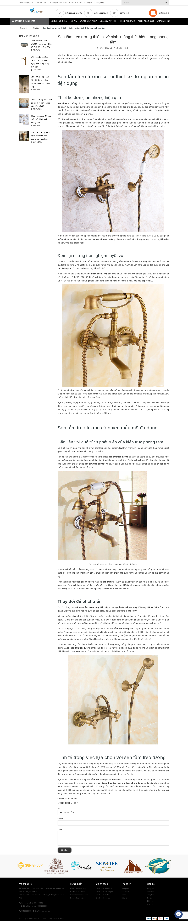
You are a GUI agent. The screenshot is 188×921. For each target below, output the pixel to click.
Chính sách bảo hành (104, 898)
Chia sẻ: (61, 799)
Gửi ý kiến (64, 850)
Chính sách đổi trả (102, 895)
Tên (59, 808)
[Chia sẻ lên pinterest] (72, 799)
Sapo (62, 918)
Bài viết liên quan (29, 36)
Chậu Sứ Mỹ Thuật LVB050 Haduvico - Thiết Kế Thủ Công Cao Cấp (41, 43)
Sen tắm (74, 21)
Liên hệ (124, 898)
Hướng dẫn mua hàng (78, 889)
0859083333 (26, 911)
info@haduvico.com (42, 911)
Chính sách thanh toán (104, 889)
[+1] (75, 799)
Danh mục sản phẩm (24, 21)
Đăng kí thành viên (77, 898)
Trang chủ (125, 889)
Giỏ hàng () (164, 13)
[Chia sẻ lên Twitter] (69, 799)
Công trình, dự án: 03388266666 (35, 906)
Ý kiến (60, 829)
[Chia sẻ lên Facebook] (66, 799)
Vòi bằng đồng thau (59, 21)
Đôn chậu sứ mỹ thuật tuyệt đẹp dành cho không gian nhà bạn (40, 135)
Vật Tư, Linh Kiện (163, 21)
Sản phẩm (150, 895)
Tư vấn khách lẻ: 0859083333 (32, 903)
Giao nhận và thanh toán (79, 895)
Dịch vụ (150, 901)
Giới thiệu (150, 892)
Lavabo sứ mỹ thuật (88, 21)
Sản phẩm (125, 892)
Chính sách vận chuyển (104, 892)
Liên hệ (150, 904)
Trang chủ (150, 889)
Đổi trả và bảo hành (77, 892)
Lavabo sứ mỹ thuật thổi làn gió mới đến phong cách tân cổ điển (41, 102)
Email (60, 819)
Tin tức (123, 895)
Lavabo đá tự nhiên (108, 21)
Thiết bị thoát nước (146, 21)
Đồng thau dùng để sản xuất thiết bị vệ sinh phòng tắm (41, 119)
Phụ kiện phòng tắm (127, 21)
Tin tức (149, 898)
